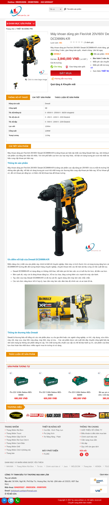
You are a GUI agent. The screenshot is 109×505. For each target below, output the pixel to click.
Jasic (66, 466)
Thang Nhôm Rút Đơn (14, 430)
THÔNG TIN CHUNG (89, 427)
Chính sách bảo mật (89, 437)
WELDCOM (75, 466)
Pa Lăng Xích (49, 433)
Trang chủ (10, 29)
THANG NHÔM (12, 427)
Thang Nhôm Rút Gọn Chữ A (17, 440)
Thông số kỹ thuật (18, 97)
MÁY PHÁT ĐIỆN (50, 451)
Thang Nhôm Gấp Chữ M (16, 437)
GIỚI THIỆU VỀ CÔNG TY (91, 430)
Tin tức (40, 466)
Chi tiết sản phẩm (41, 97)
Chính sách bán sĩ (53, 466)
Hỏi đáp (84, 443)
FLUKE (46, 454)
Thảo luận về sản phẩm (67, 97)
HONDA (98, 466)
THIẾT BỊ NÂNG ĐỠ (51, 427)
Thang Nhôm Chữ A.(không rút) (18, 450)
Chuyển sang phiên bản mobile (80, 503)
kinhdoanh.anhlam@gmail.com (24, 491)
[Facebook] (82, 456)
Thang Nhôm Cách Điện (15, 443)
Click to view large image (37, 80)
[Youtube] (87, 456)
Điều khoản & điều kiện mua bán (93, 433)
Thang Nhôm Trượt (13, 433)
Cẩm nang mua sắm (89, 440)
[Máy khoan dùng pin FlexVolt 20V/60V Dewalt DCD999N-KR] (15, 85)
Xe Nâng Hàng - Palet (52, 437)
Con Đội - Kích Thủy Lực (53, 430)
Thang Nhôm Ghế (13, 447)
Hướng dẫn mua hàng (63, 79)
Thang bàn (10, 453)
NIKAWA (9, 466)
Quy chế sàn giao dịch (90, 447)
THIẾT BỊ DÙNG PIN (24, 29)
